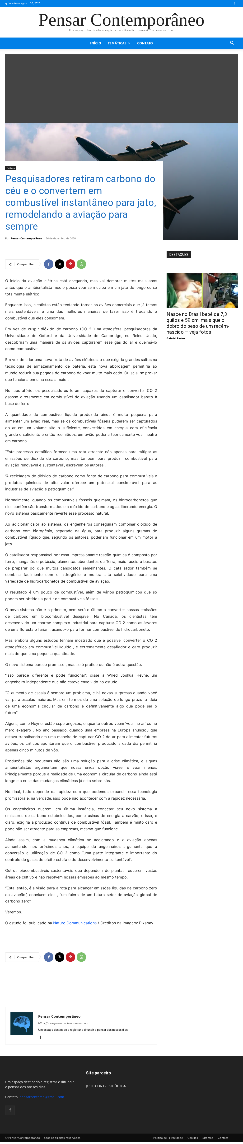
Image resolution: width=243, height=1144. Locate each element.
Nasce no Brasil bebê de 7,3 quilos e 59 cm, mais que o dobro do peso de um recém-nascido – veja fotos (198, 323)
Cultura (11, 168)
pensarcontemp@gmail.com (41, 1097)
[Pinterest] (70, 264)
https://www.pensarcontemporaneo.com (63, 1023)
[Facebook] (234, 3)
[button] (232, 43)
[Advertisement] (121, 87)
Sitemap (207, 1138)
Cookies (192, 1138)
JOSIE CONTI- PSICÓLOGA (106, 1086)
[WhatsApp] (81, 264)
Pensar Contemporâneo (26, 238)
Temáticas (117, 43)
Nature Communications (75, 923)
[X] (59, 264)
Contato (145, 43)
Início (95, 43)
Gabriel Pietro (176, 338)
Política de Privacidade (168, 1138)
